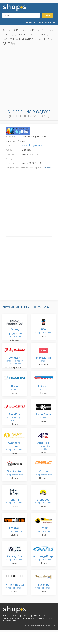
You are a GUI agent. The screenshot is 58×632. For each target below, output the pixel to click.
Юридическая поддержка (34, 625)
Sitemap (49, 625)
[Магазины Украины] (14, 7)
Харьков (19, 29)
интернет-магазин (14, 333)
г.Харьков (9, 38)
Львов (21, 34)
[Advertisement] (29, 76)
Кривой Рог (26, 38)
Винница (44, 38)
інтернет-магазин (14, 529)
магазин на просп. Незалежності (14, 361)
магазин (43, 359)
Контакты (50, 22)
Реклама (38, 22)
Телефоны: (11, 154)
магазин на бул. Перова (43, 446)
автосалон (43, 388)
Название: (11, 136)
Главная (28, 22)
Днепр (45, 29)
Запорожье (38, 34)
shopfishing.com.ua (32, 145)
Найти (47, 15)
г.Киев (33, 29)
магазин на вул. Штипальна (14, 417)
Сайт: (8, 145)
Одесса (7, 34)
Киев (5, 29)
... (18, 43)
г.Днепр (7, 43)
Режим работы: (10, 161)
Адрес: (9, 149)
